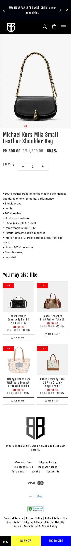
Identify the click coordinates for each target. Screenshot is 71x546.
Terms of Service (13, 518)
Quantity (8, 164)
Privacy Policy (34, 518)
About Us (37, 471)
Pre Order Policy (23, 467)
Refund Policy (53, 518)
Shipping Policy (47, 462)
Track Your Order (47, 467)
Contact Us (53, 471)
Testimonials (19, 471)
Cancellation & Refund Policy (40, 526)
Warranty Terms (24, 462)
